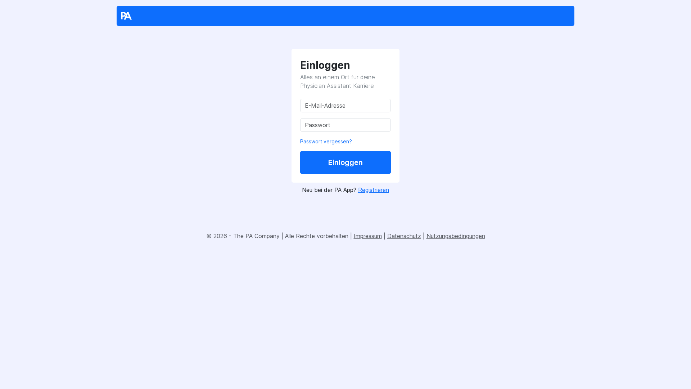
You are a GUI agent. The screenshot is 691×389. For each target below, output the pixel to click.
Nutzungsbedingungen (455, 236)
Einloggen (345, 162)
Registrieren (373, 189)
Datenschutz (404, 236)
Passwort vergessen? (326, 141)
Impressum (368, 236)
